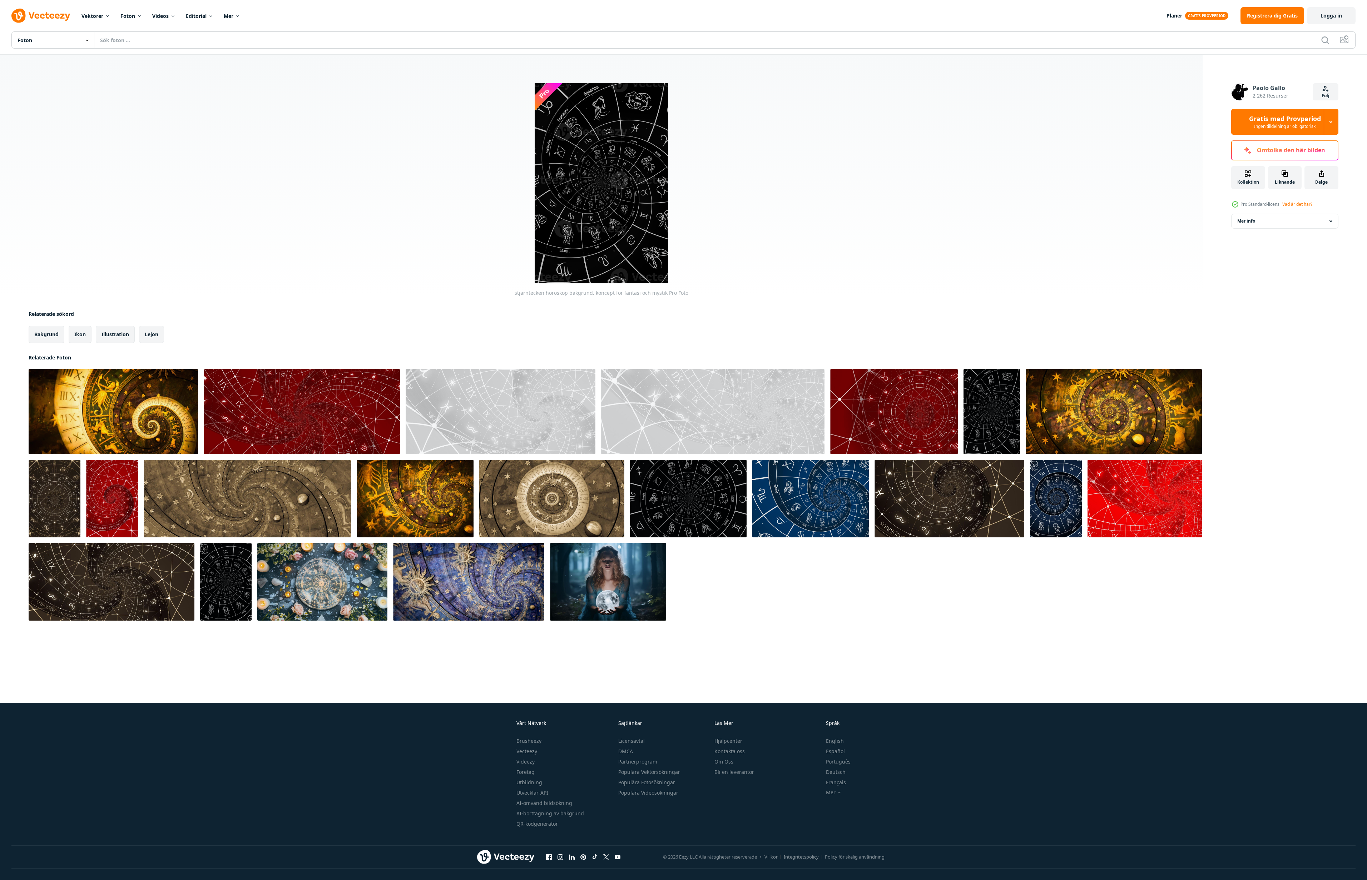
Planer (1174, 15)
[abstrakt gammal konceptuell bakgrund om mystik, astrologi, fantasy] (54, 498)
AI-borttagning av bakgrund (550, 813)
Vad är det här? (1297, 204)
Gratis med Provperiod (1285, 121)
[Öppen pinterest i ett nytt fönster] (583, 857)
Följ (1325, 96)
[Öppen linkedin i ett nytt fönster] (572, 857)
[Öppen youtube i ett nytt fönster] (617, 857)
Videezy (525, 761)
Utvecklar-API (532, 792)
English (835, 740)
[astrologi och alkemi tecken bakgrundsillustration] (415, 498)
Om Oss (723, 761)
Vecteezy (526, 751)
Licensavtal (631, 740)
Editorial (196, 16)
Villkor (771, 857)
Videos (160, 16)
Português (838, 761)
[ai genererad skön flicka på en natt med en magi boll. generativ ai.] (608, 582)
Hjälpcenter (728, 740)
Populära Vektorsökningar (649, 772)
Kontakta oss (729, 751)
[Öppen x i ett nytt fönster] (606, 857)
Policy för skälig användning (855, 857)
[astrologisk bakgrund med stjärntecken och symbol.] (551, 498)
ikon (80, 334)
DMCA (625, 751)
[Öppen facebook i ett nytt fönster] (549, 857)
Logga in (1331, 15)
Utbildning (529, 782)
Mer (228, 16)
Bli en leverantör (734, 772)
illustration (115, 334)
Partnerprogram (637, 761)
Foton (127, 16)
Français (836, 782)
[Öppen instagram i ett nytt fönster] (560, 857)
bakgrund (46, 334)
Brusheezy (528, 740)
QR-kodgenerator (537, 823)
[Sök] (1325, 40)
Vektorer (92, 16)
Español (835, 751)
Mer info (1246, 221)
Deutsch (836, 772)
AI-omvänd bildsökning (544, 803)
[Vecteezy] (40, 16)
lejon (151, 334)
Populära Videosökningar (648, 792)
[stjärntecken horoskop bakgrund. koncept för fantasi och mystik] (113, 411)
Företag (525, 772)
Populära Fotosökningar (646, 782)
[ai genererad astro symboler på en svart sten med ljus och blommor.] (322, 582)
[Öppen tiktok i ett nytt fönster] (595, 857)
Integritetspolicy (801, 857)
